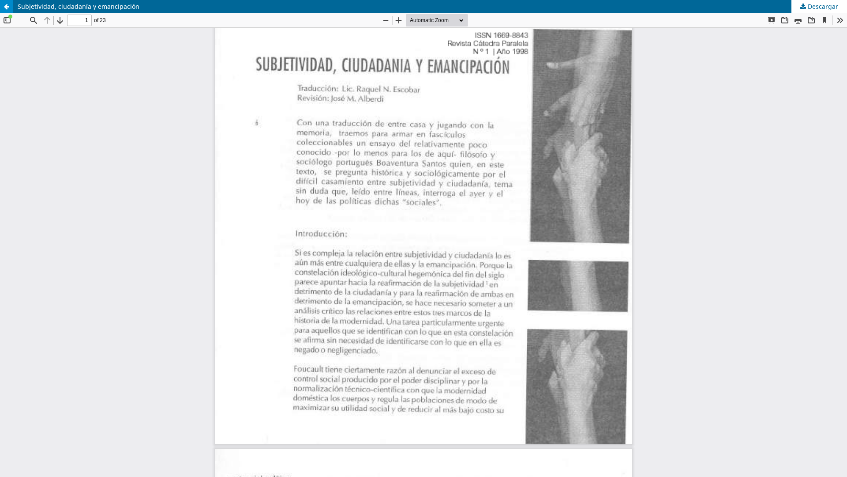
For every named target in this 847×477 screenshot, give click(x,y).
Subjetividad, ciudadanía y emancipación (78, 6)
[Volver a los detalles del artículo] (6, 6)
